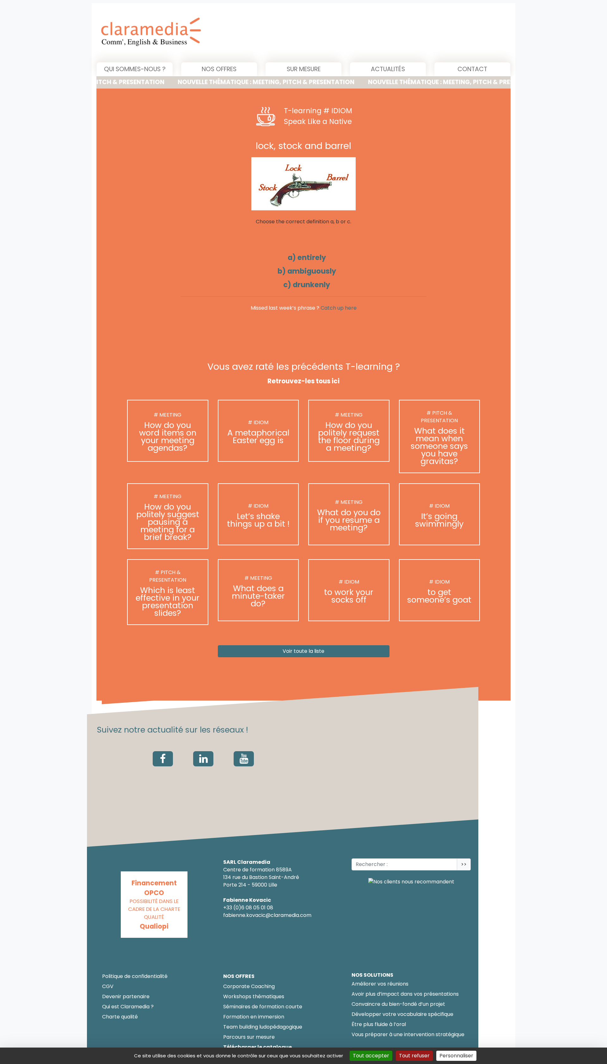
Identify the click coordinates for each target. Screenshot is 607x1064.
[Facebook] (163, 758)
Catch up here (339, 308)
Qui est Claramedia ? (128, 1006)
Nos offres (219, 69)
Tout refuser (414, 1055)
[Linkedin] (203, 758)
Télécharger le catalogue (257, 1047)
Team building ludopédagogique (262, 1026)
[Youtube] (244, 758)
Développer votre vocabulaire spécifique (402, 1014)
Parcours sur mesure (249, 1037)
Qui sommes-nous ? (135, 69)
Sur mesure (304, 69)
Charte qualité (120, 1016)
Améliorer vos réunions (380, 983)
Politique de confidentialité (135, 976)
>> (464, 864)
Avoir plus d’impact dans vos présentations (405, 994)
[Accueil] (215, 32)
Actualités (388, 69)
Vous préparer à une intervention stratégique (408, 1034)
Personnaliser (456, 1055)
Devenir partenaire (126, 996)
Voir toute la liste (303, 651)
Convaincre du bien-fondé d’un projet (398, 1004)
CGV (107, 986)
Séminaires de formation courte (262, 1006)
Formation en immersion (253, 1016)
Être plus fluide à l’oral (379, 1024)
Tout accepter (371, 1055)
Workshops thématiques (253, 996)
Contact (472, 69)
